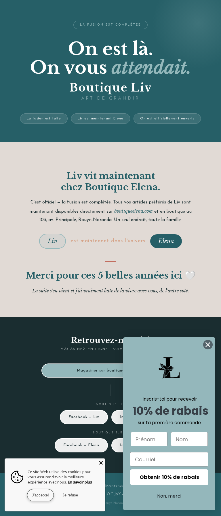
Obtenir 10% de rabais (169, 477)
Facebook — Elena (81, 445)
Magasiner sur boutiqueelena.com (110, 370)
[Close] (101, 463)
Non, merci (169, 496)
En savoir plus (80, 482)
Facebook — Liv (83, 417)
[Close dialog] (208, 345)
